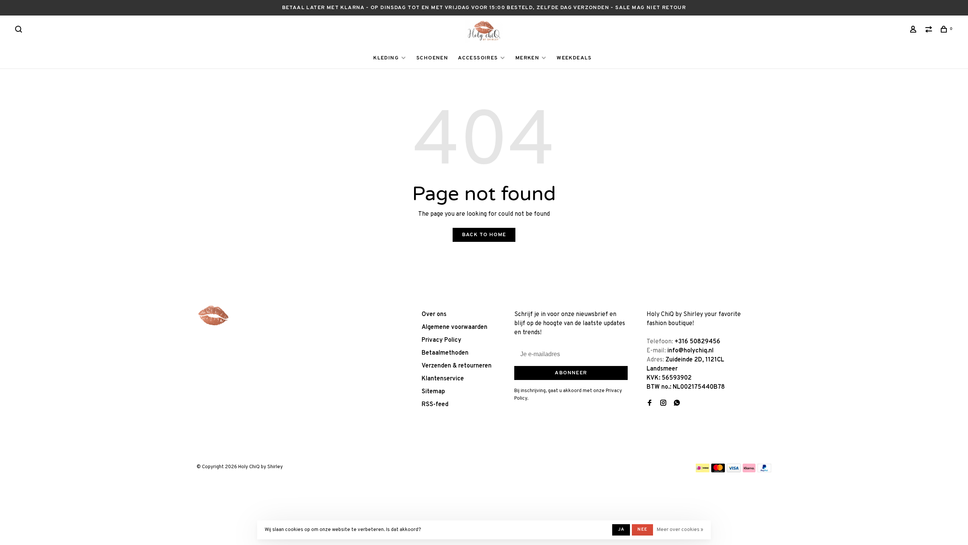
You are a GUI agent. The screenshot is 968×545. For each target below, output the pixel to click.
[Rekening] (914, 31)
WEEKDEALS (574, 58)
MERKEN (527, 58)
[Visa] (734, 471)
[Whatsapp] (677, 404)
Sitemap (433, 392)
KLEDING (386, 58)
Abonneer (571, 373)
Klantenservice (443, 379)
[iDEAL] (702, 471)
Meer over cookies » (680, 530)
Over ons (434, 314)
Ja (621, 529)
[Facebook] (650, 404)
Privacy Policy (441, 340)
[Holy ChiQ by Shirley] (214, 315)
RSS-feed (435, 404)
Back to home (484, 235)
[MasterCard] (718, 471)
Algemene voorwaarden (454, 327)
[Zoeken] (19, 31)
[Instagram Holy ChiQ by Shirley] (663, 404)
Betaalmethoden (445, 353)
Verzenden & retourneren (457, 366)
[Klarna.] (749, 471)
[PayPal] (764, 471)
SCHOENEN (432, 58)
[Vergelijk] (929, 31)
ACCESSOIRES (478, 58)
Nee (642, 529)
